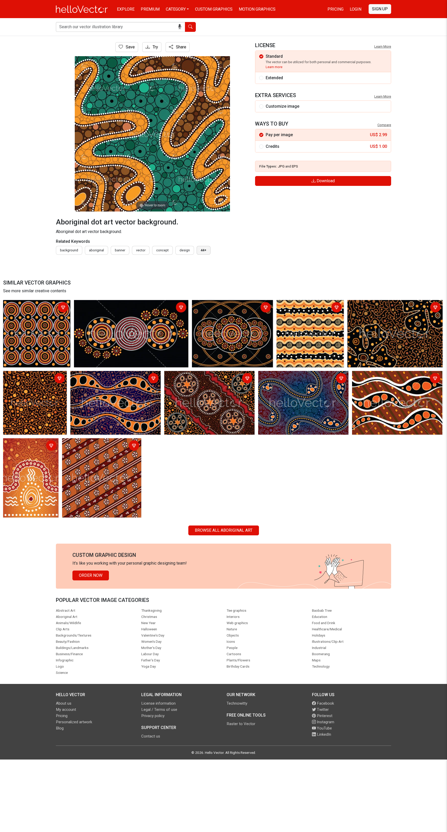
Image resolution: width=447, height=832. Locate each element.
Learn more (274, 67)
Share (180, 47)
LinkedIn (323, 734)
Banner (120, 250)
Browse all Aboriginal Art (223, 530)
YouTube (324, 728)
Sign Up (380, 8)
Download (325, 180)
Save (130, 47)
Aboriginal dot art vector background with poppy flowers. (392, 307)
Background (69, 250)
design (185, 250)
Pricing (335, 9)
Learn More (382, 46)
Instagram (325, 722)
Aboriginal (96, 250)
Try (155, 47)
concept (162, 250)
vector (140, 250)
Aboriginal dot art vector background (198, 375)
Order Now (90, 575)
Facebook (325, 703)
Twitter (322, 709)
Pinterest (324, 715)
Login (355, 9)
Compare (384, 125)
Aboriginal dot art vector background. (26, 307)
